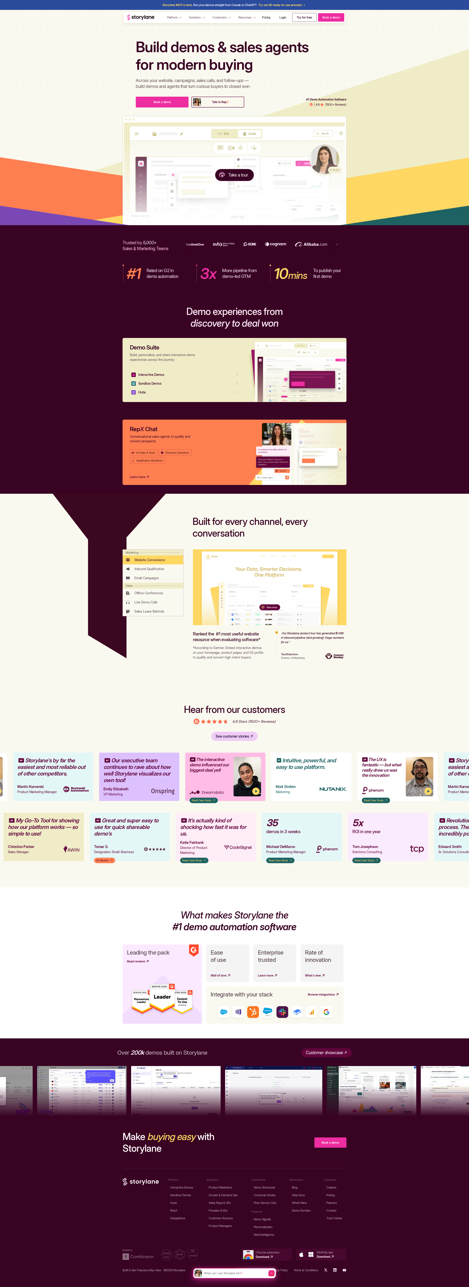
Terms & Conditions (306, 1270)
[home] (141, 17)
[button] (175, 17)
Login (282, 17)
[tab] (153, 557)
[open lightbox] (226, 776)
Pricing (266, 17)
